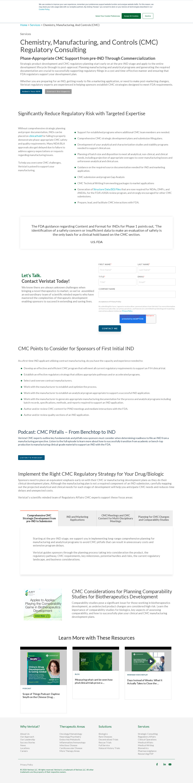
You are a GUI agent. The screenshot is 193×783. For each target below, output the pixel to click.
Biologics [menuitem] (103, 734)
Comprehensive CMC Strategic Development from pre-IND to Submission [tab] (39, 518)
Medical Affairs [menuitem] (145, 742)
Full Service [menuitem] (104, 745)
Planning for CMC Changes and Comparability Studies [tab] (153, 518)
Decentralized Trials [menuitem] (108, 739)
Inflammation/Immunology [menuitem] (72, 742)
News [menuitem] (23, 745)
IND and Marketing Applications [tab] (77, 518)
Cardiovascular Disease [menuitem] (70, 748)
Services (35, 25)
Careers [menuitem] (24, 751)
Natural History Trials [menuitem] (109, 748)
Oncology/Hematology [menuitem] (70, 734)
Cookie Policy (44, 9)
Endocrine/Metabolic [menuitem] (69, 739)
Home (24, 25)
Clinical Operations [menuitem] (147, 739)
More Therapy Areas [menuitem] (69, 751)
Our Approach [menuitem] (27, 736)
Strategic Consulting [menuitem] (148, 734)
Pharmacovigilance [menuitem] (147, 751)
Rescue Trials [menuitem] (105, 742)
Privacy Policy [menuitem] (26, 765)
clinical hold (35, 135)
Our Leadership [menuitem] (27, 739)
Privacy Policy (127, 311)
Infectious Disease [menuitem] (68, 745)
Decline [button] (148, 16)
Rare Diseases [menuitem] (105, 736)
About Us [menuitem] (25, 734)
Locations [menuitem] (25, 748)
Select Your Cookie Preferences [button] (108, 16)
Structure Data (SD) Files (107, 189)
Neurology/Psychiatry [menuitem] (70, 736)
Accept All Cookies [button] (131, 16)
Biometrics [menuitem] (143, 748)
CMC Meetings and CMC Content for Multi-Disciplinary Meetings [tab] (115, 518)
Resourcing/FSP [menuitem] (145, 753)
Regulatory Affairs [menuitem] (147, 736)
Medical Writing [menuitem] (146, 745)
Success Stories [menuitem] (27, 742)
